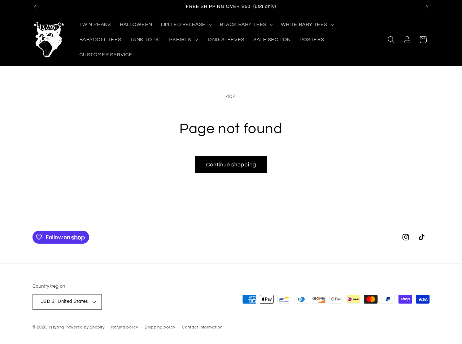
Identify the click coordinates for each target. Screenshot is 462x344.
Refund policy (124, 327)
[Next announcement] (427, 7)
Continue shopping (231, 164)
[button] (186, 24)
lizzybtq (56, 327)
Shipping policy (160, 327)
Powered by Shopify (85, 327)
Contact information (202, 327)
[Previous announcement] (35, 7)
